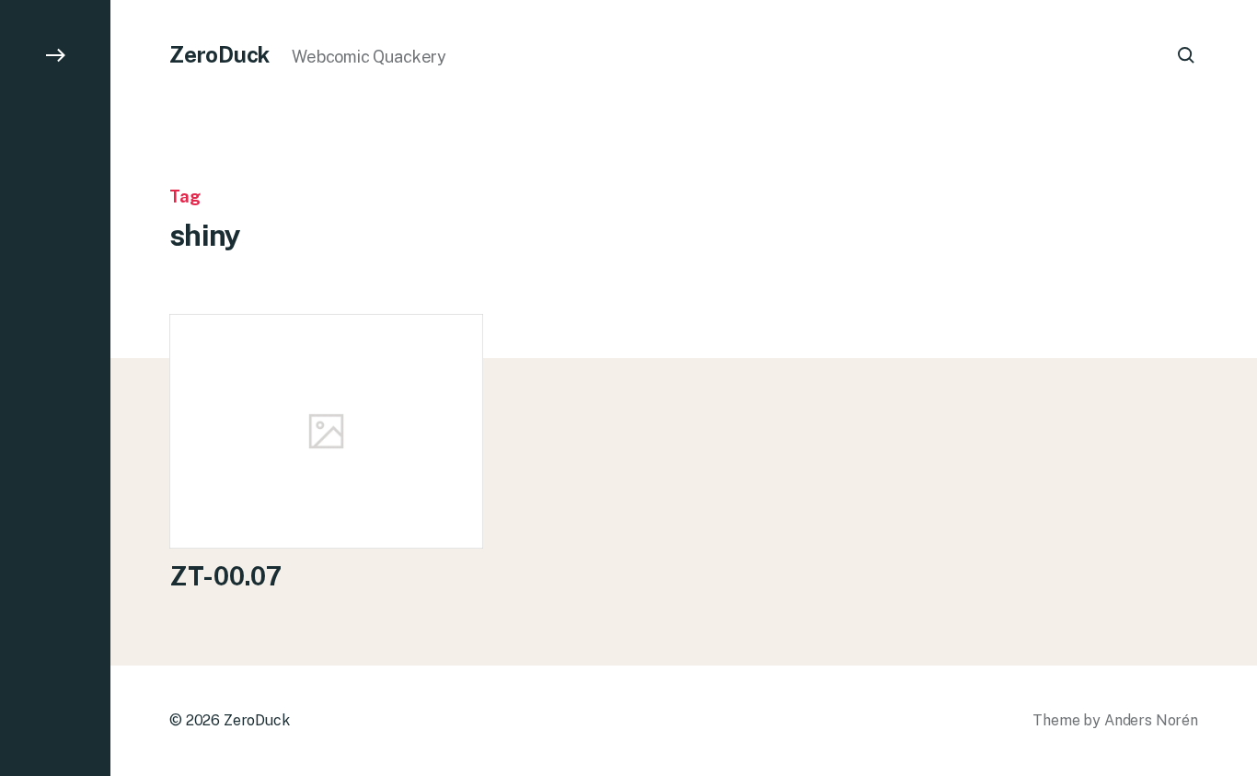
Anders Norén (1151, 720)
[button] (55, 388)
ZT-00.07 (225, 576)
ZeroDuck (219, 54)
